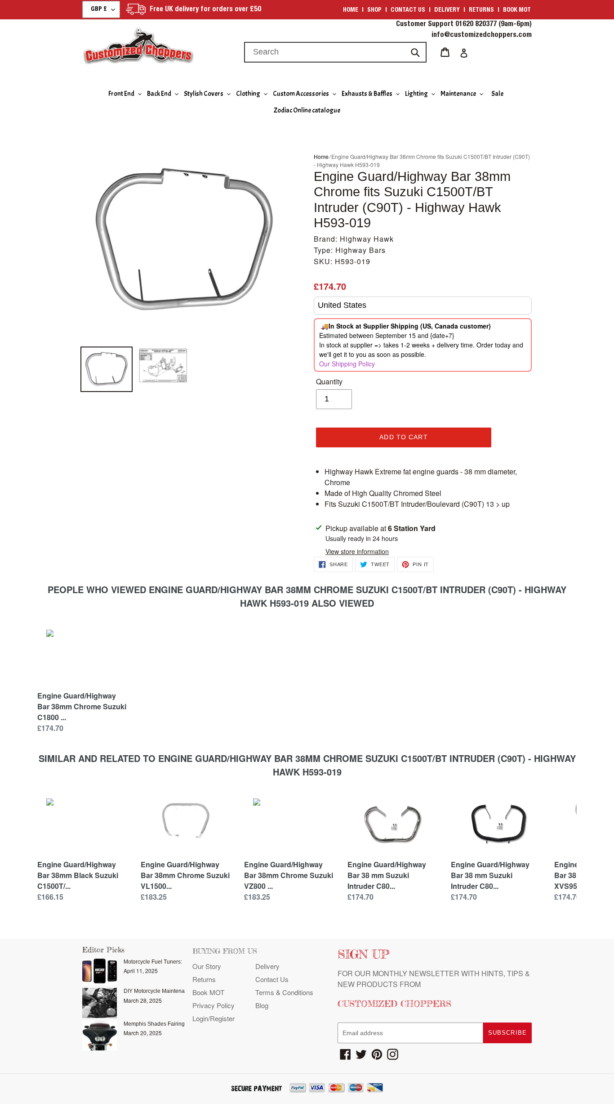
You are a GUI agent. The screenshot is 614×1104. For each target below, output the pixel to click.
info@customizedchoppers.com (482, 35)
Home (350, 10)
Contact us (408, 10)
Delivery (447, 10)
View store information (357, 551)
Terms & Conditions (284, 992)
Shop (374, 10)
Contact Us (272, 979)
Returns (481, 10)
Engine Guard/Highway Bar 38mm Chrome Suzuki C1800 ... (81, 706)
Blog (261, 1005)
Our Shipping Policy (347, 363)
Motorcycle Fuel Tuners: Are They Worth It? (176, 962)
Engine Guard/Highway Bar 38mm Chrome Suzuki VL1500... (185, 875)
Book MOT (517, 10)
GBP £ (99, 9)
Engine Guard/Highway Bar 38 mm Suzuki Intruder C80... (386, 875)
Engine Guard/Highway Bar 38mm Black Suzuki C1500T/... (77, 875)
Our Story (206, 966)
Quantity (329, 381)
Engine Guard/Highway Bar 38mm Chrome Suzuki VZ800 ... (288, 875)
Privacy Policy (213, 1005)
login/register (213, 1018)
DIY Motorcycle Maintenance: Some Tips (173, 991)
